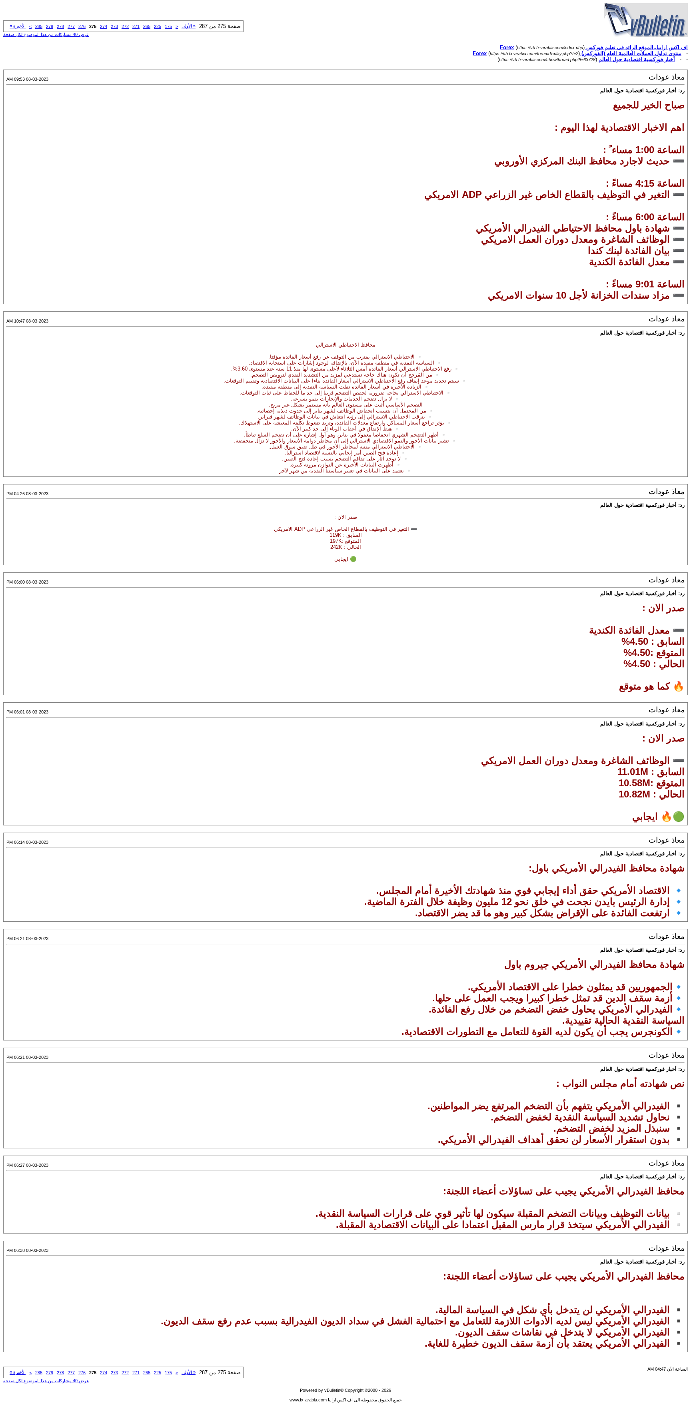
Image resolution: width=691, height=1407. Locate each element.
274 (103, 26)
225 (157, 26)
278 (60, 26)
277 (71, 26)
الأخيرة (18, 26)
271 (136, 26)
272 (125, 26)
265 (146, 26)
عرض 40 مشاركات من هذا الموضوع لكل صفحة (46, 34)
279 (49, 26)
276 (82, 26)
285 (38, 26)
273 (114, 26)
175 (168, 26)
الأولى (189, 26)
